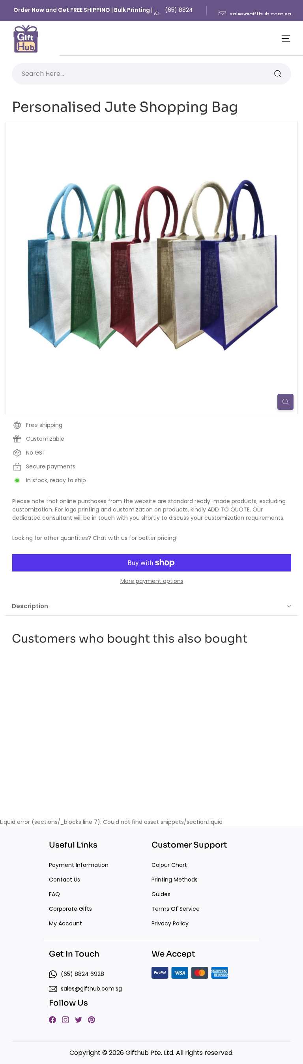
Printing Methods (175, 880)
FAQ (54, 894)
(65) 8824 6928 (179, 14)
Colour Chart (169, 865)
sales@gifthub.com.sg (260, 14)
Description (30, 606)
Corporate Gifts (70, 909)
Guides (161, 894)
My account (65, 923)
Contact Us (64, 880)
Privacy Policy (170, 923)
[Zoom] (285, 402)
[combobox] (151, 74)
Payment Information (78, 865)
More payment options (151, 581)
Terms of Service (176, 909)
